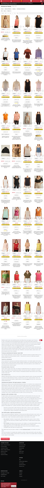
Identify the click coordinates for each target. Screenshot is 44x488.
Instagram (20, 476)
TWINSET (5, 34)
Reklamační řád (21, 466)
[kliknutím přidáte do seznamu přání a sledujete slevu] (8, 29)
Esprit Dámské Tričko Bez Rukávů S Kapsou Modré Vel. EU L (27, 201)
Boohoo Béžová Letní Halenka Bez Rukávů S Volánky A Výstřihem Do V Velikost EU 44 (27, 135)
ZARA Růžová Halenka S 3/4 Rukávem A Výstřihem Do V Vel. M (5, 264)
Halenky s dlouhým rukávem (5, 444)
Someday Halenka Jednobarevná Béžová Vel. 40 (16, 105)
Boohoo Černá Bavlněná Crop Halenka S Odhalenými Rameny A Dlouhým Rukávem (16, 324)
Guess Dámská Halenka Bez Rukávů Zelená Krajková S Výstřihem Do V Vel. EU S (5, 234)
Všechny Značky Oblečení (23, 461)
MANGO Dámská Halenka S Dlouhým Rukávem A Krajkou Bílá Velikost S (38, 328)
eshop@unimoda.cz (4, 474)
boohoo (27, 131)
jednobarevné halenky (26, 429)
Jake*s (27, 37)
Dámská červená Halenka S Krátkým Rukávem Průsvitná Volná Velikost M (16, 265)
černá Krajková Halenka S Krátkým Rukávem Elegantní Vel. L (38, 40)
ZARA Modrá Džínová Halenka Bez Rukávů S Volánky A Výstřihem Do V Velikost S (38, 170)
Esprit (27, 198)
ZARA (5, 69)
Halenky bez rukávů (4, 451)
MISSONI (38, 134)
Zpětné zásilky (21, 451)
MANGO (38, 324)
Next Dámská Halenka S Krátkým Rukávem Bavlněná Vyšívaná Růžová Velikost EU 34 (16, 138)
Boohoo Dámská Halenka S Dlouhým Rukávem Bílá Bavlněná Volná (5, 327)
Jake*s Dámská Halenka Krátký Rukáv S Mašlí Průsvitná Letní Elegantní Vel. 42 (27, 42)
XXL (17, 13)
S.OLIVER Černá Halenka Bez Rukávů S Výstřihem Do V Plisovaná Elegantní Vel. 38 (27, 106)
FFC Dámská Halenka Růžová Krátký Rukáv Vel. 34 (38, 105)
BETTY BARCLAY (5, 134)
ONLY (16, 37)
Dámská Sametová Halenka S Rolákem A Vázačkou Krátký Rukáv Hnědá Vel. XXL (27, 73)
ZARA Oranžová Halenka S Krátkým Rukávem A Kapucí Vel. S (27, 264)
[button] (7, 32)
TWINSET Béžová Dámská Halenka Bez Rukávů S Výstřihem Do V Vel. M (5, 39)
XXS (3, 13)
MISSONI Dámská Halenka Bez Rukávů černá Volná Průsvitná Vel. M (38, 139)
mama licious (27, 228)
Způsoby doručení (22, 446)
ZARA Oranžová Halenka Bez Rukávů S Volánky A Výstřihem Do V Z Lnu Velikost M (38, 233)
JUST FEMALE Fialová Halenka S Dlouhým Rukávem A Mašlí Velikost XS (38, 74)
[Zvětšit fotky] (1, 26)
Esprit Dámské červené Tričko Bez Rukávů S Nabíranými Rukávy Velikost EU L (16, 296)
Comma (27, 379)
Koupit (3, 29)
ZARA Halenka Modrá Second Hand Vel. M (16, 72)
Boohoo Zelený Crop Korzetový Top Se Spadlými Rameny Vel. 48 (5, 293)
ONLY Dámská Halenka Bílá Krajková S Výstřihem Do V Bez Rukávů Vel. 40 (27, 170)
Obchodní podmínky (22, 464)
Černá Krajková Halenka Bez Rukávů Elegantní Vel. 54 (5, 166)
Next (16, 134)
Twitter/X (20, 474)
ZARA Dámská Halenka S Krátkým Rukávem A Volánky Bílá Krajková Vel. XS (5, 202)
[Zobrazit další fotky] (9, 26)
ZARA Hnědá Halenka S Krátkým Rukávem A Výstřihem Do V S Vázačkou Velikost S (27, 296)
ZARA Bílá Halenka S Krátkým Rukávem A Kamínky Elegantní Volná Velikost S (5, 73)
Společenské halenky (4, 454)
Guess (5, 229)
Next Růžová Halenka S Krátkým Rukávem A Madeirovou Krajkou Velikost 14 (38, 296)
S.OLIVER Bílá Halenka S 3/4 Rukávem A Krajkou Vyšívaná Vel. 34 (5, 105)
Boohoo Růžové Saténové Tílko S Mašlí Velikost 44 (16, 232)
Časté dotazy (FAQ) (22, 444)
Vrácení (20, 449)
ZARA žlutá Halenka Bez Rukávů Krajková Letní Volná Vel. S (38, 264)
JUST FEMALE (38, 69)
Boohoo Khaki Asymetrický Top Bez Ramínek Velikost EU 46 (16, 166)
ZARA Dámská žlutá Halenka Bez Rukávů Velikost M (27, 327)
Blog (20, 459)
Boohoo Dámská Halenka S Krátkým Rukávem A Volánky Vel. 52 (16, 198)
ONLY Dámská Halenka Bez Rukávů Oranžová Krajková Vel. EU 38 (16, 40)
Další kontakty (3, 476)
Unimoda (38, 37)
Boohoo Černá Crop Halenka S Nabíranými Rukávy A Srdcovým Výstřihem (38, 201)
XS (5, 13)
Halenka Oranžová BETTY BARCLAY (5, 137)
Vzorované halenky (4, 446)
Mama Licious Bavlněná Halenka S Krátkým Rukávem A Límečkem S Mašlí (27, 232)
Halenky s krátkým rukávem (5, 449)
